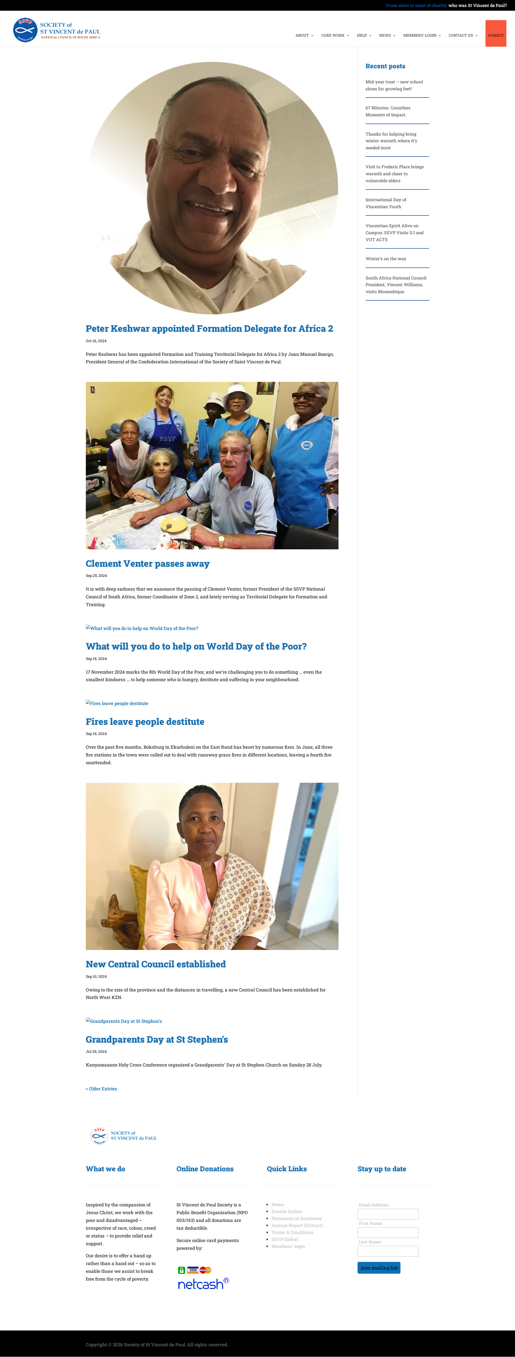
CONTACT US (461, 35)
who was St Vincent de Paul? (446, 5)
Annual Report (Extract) (297, 1225)
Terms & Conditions (292, 1232)
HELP (362, 35)
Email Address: (374, 1204)
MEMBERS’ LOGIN (419, 35)
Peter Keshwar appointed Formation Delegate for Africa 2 (209, 328)
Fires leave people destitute (145, 721)
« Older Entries (101, 1089)
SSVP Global (284, 1239)
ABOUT (302, 35)
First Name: (371, 1223)
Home (277, 1204)
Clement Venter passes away (148, 563)
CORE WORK (333, 35)
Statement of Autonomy (296, 1218)
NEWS (385, 35)
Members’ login (288, 1246)
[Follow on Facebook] (362, 1287)
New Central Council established (156, 964)
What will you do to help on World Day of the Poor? (196, 646)
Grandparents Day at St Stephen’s (157, 1039)
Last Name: (370, 1241)
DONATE (496, 35)
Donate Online (286, 1211)
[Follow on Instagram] (372, 1287)
